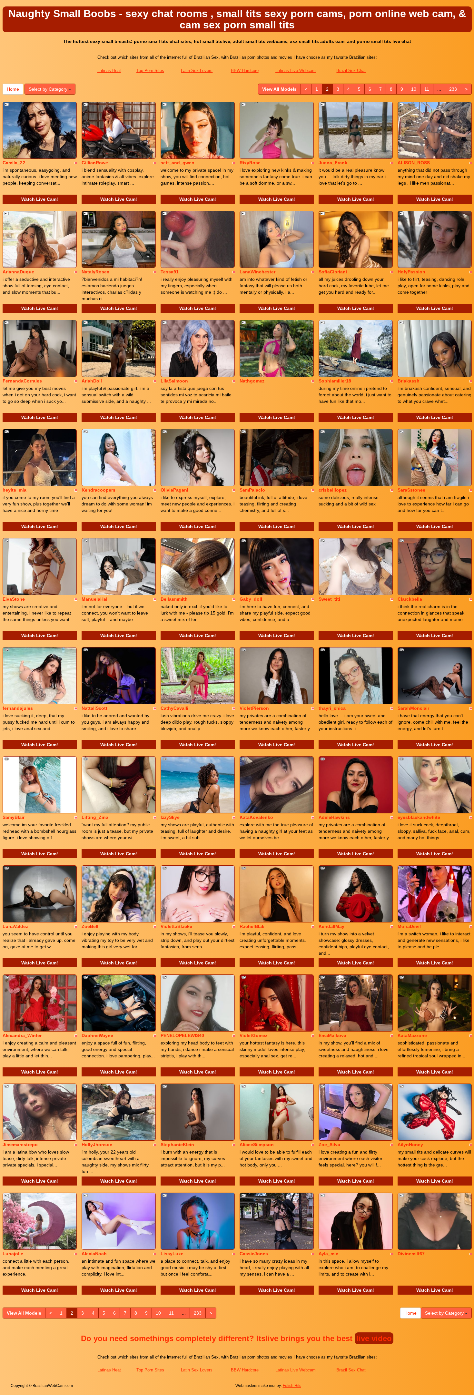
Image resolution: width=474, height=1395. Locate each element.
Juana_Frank (333, 162)
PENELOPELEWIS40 (182, 1035)
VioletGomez (253, 1035)
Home (13, 89)
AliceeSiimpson (257, 1144)
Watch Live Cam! (39, 199)
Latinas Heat (109, 70)
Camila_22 (14, 162)
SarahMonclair (413, 708)
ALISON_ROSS (414, 162)
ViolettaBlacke (176, 926)
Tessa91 (170, 271)
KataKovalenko (256, 817)
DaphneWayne (97, 1035)
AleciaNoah (94, 1253)
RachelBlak (252, 926)
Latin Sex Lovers (196, 70)
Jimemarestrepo (20, 1144)
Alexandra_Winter (22, 1035)
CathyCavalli (174, 708)
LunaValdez (15, 926)
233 (453, 89)
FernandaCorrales (22, 380)
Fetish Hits (292, 1385)
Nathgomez (252, 380)
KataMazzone (412, 1035)
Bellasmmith (174, 599)
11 (426, 89)
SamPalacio (252, 490)
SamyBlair (14, 817)
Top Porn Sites (150, 70)
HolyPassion (411, 271)
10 (413, 89)
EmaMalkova (332, 1035)
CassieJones (254, 1253)
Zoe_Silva (329, 1144)
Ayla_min (329, 1253)
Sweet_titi (329, 599)
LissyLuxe (172, 1253)
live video (374, 1338)
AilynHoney (410, 1144)
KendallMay (331, 926)
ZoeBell (90, 926)
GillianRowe (95, 162)
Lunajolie (13, 1253)
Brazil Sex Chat (351, 70)
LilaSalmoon (174, 380)
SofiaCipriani (333, 271)
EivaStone (14, 599)
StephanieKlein (177, 1144)
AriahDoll (92, 380)
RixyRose (250, 162)
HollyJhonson (97, 1144)
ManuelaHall (95, 599)
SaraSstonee (411, 490)
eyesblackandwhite (419, 817)
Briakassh (409, 380)
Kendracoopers (98, 490)
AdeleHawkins (334, 817)
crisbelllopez (333, 490)
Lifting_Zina (95, 817)
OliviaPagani (174, 490)
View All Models (279, 89)
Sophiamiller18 (335, 380)
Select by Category (49, 89)
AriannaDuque (18, 271)
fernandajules (18, 708)
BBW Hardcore (245, 70)
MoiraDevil (409, 926)
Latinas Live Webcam (295, 70)
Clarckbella (410, 599)
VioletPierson (254, 708)
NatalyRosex (95, 271)
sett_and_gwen (177, 162)
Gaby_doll (251, 599)
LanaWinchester (257, 271)
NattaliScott (94, 708)
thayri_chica (332, 708)
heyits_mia (14, 490)
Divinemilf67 (411, 1253)
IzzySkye (170, 817)
